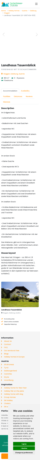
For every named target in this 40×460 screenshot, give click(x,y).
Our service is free (11, 350)
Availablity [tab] (25, 91)
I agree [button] (24, 444)
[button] (36, 34)
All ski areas (9, 364)
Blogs (6, 354)
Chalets (7, 403)
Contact (7, 344)
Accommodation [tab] (10, 91)
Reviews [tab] (29, 96)
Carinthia (8, 374)
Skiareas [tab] (6, 102)
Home (3, 11)
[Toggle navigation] (36, 4)
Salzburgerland (10, 371)
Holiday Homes (14, 11)
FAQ (6, 347)
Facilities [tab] (6, 96)
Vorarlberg (8, 380)
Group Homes (10, 397)
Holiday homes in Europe (14, 357)
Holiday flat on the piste (14, 391)
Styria (6, 377)
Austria (24, 11)
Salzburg (33, 11)
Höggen (7, 13)
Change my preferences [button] (24, 452)
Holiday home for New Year (15, 388)
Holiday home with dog (13, 394)
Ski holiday (8, 400)
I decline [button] (24, 448)
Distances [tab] (18, 96)
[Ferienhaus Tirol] (12, 4)
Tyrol (6, 367)
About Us (8, 341)
